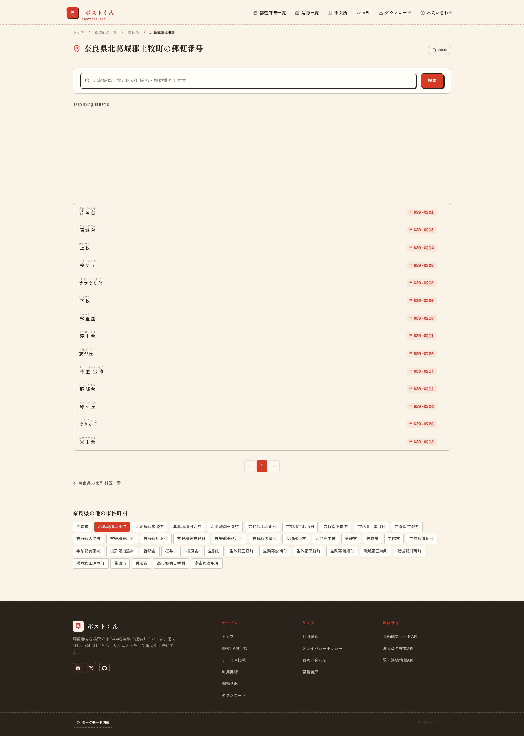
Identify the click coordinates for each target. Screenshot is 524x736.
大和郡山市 (296, 538)
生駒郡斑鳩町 (342, 551)
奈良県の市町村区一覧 (100, 483)
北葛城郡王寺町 (225, 526)
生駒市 (214, 551)
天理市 (351, 538)
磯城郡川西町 (409, 551)
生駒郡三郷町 (242, 551)
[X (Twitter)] (91, 668)
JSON (442, 49)
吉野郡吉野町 (407, 526)
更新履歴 (310, 672)
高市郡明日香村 (171, 563)
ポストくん (442, 722)
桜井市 (171, 551)
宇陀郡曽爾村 (88, 551)
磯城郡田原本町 (90, 563)
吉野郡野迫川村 (229, 538)
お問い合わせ (314, 660)
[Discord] (78, 668)
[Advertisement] (262, 155)
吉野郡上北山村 (262, 526)
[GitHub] (104, 668)
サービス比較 (234, 660)
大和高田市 (325, 538)
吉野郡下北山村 (300, 526)
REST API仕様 (234, 648)
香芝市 (142, 563)
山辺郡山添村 (122, 551)
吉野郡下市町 (336, 526)
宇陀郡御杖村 (421, 538)
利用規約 (310, 636)
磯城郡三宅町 (376, 551)
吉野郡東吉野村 (191, 538)
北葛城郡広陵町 (150, 526)
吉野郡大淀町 (88, 538)
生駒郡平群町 (309, 551)
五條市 (82, 526)
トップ (78, 32)
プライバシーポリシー (322, 648)
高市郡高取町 (207, 563)
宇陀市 (394, 538)
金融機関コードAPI (400, 636)
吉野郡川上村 (156, 538)
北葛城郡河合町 (187, 526)
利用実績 (230, 672)
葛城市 (120, 563)
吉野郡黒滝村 (264, 538)
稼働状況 (230, 683)
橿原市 (192, 551)
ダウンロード (234, 695)
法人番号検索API (398, 648)
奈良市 (372, 538)
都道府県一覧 (106, 32)
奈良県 (133, 32)
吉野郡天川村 (122, 538)
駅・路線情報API (398, 660)
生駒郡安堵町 (275, 551)
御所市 (150, 551)
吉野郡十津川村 (371, 526)
